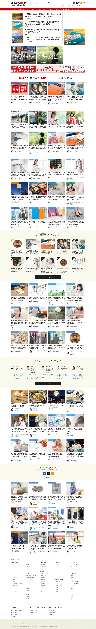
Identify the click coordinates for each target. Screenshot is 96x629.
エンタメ (72, 590)
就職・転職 (58, 581)
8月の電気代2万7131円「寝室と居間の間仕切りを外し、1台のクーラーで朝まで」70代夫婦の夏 (17, 376)
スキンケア (58, 566)
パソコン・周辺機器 (75, 564)
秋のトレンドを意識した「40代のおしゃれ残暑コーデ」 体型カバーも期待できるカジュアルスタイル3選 (78, 376)
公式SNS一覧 (75, 5)
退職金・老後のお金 (30, 577)
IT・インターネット (74, 570)
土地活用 (13, 579)
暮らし (40, 9)
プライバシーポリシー (40, 623)
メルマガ (69, 5)
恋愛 (72, 575)
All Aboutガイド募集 (14, 612)
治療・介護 (43, 568)
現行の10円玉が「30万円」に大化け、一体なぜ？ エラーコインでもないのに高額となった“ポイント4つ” (32, 376)
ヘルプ (82, 623)
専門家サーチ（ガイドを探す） (17, 610)
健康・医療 (43, 562)
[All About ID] (84, 3)
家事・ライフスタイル (45, 573)
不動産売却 (14, 581)
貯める (27, 564)
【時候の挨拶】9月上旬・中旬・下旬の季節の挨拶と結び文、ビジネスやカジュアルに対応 (62, 376)
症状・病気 (43, 566)
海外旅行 (28, 588)
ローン (27, 581)
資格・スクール (59, 585)
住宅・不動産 (15, 562)
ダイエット (58, 573)
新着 (18, 9)
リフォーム (14, 568)
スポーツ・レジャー (75, 596)
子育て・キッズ (44, 587)
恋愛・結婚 (45, 9)
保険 (27, 568)
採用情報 (18, 623)
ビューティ (32, 9)
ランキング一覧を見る (48, 277)
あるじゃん (28, 583)
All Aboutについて (48, 623)
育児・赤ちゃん (44, 585)
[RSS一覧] (80, 3)
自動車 (27, 596)
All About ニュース (33, 610)
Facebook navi (52, 612)
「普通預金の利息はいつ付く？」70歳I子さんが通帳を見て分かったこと (47, 376)
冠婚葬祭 (43, 577)
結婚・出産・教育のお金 (31, 575)
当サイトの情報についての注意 (68, 623)
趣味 (66, 9)
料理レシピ (43, 575)
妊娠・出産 (43, 583)
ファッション (70, 9)
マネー (24, 9)
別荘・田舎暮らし (15, 577)
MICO (57, 575)
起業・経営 (58, 587)
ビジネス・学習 (51, 9)
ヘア (57, 568)
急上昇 (15, 9)
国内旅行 (28, 590)
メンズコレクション (75, 583)
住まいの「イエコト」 (16, 585)
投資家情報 (23, 623)
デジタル (36, 9)
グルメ (75, 9)
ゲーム (72, 592)
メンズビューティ (74, 585)
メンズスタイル (58, 9)
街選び (13, 575)
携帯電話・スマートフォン (76, 568)
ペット (72, 598)
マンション (14, 566)
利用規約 (33, 623)
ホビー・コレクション (75, 594)
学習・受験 (58, 591)
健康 (27, 9)
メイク (57, 564)
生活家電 (43, 579)
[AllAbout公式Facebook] (74, 3)
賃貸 (12, 573)
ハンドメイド (43, 581)
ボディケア (58, 570)
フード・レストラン (45, 593)
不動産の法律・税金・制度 (17, 583)
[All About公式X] (77, 3)
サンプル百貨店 (52, 610)
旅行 (63, 9)
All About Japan (33, 612)
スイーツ (43, 595)
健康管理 (43, 564)
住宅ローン (28, 570)
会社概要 (14, 623)
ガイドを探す (82, 5)
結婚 (72, 577)
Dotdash (82, 626)
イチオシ (51, 614)
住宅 (21, 9)
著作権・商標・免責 (57, 623)
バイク (27, 598)
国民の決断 (13, 616)
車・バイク (80, 9)
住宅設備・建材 (15, 570)
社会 (57, 589)
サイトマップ (62, 5)
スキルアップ (58, 583)
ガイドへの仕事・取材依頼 (16, 614)
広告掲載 (28, 623)
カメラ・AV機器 (74, 566)
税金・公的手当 (29, 579)
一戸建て (13, 564)
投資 (27, 566)
